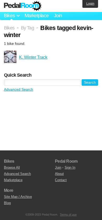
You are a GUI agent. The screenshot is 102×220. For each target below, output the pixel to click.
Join (58, 15)
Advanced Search (18, 89)
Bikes (9, 27)
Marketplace (37, 15)
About (59, 174)
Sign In (70, 167)
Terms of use (68, 214)
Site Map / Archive (18, 197)
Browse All (12, 167)
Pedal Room (23, 6)
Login (90, 3)
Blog (7, 203)
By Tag (27, 27)
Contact (61, 180)
